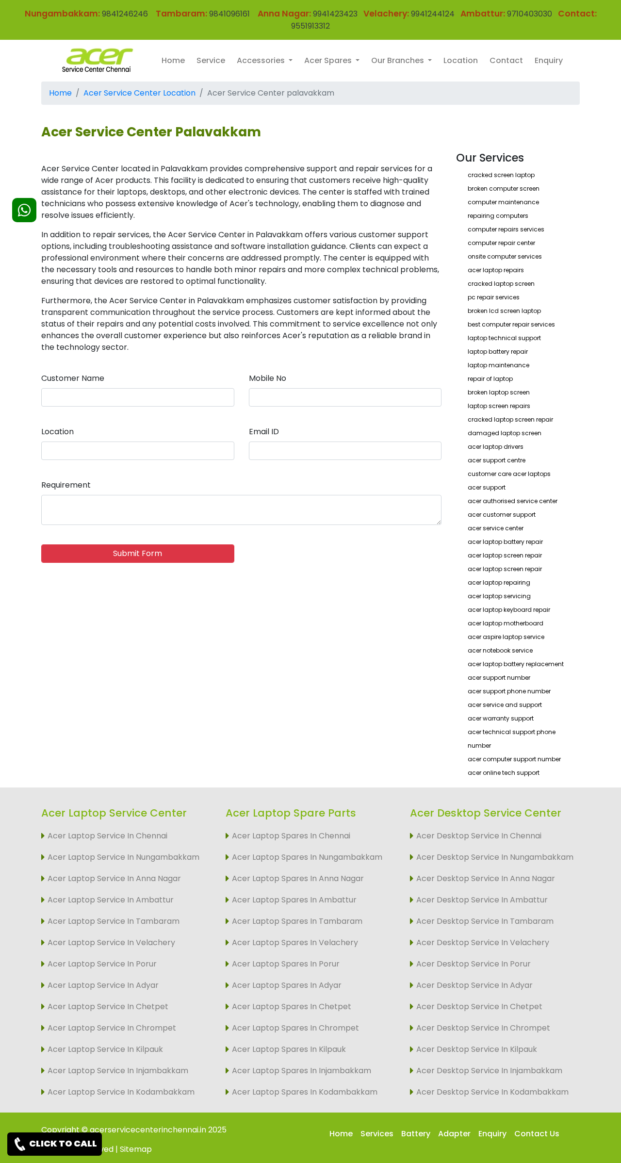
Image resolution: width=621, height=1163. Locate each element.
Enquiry (549, 60)
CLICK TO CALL (62, 1143)
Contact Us (536, 1133)
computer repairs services (506, 229)
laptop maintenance (498, 365)
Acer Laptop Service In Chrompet (112, 1027)
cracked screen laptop (501, 175)
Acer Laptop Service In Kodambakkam (121, 1092)
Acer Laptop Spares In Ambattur (294, 899)
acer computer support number (514, 759)
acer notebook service (500, 650)
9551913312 (310, 26)
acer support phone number (509, 691)
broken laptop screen (499, 392)
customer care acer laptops (509, 474)
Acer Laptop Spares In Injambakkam (301, 1070)
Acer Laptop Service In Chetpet (108, 1006)
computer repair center (501, 243)
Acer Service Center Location (139, 92)
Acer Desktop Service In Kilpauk (476, 1049)
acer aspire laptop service (506, 637)
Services (376, 1133)
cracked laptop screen (501, 283)
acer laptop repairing (499, 582)
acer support (487, 487)
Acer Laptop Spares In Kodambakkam (304, 1092)
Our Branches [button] (398, 60)
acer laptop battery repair (505, 542)
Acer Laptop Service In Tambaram (114, 921)
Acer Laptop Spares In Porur (286, 963)
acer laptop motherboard (505, 623)
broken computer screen (503, 188)
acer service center (495, 528)
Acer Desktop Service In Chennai (478, 835)
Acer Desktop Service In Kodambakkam (492, 1092)
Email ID (264, 431)
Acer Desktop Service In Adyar (474, 985)
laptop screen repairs (499, 406)
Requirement (66, 485)
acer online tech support (503, 773)
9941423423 (335, 13)
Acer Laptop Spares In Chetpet (291, 1006)
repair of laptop (490, 379)
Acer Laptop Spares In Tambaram (297, 921)
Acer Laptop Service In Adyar (103, 985)
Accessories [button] (262, 60)
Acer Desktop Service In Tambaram (485, 921)
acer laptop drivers (495, 446)
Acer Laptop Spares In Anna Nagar (298, 878)
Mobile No (267, 378)
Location (460, 60)
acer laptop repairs (496, 270)
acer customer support (502, 514)
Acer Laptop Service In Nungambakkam (123, 857)
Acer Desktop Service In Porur (473, 963)
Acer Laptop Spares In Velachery (295, 942)
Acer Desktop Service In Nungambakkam (494, 857)
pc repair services (494, 297)
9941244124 (432, 13)
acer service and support (505, 705)
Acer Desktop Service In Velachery (482, 942)
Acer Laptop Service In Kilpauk (105, 1049)
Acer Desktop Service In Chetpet (479, 1006)
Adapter (454, 1133)
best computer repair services (511, 324)
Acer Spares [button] (329, 60)
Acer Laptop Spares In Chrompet (295, 1027)
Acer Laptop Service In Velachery (111, 942)
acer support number (499, 677)
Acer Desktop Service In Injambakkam (489, 1070)
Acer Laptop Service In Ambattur (111, 899)
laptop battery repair (498, 351)
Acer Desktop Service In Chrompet (483, 1027)
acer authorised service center (512, 501)
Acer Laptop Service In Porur (102, 963)
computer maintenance (503, 202)
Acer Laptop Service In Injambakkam (118, 1070)
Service (210, 60)
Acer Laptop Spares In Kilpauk (289, 1049)
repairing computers (498, 216)
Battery (415, 1133)
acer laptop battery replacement (516, 664)
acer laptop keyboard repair (509, 610)
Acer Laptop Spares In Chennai (291, 835)
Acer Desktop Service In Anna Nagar (485, 878)
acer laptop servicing (499, 596)
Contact (506, 60)
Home (173, 60)
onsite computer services (505, 256)
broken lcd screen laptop (504, 311)
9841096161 (229, 13)
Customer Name (72, 378)
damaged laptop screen (504, 433)
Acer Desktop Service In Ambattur (482, 899)
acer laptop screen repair (505, 555)
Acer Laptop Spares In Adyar (287, 985)
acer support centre (496, 460)
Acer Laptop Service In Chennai (107, 835)
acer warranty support (501, 718)
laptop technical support (504, 338)
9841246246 (124, 13)
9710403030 (529, 13)
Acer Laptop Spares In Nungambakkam (307, 857)
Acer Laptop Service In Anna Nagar (114, 878)
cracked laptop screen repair (510, 419)
